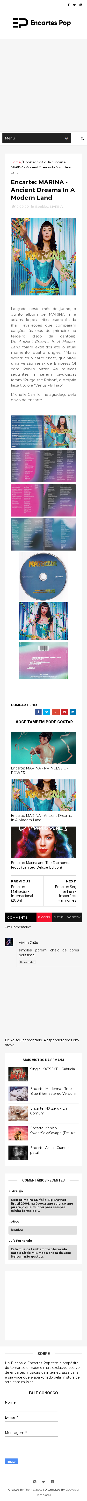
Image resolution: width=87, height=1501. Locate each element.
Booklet (29, 162)
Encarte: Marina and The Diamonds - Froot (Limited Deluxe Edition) (41, 865)
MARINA (44, 162)
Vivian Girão (28, 942)
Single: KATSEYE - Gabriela (52, 1069)
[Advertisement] (43, 85)
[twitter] (74, 5)
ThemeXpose (33, 1489)
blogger (44, 917)
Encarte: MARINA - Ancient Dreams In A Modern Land (41, 817)
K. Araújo (15, 1191)
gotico (13, 1221)
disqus (58, 917)
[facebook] (68, 5)
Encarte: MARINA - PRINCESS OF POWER (40, 770)
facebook (73, 917)
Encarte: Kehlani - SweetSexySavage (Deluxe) (53, 1130)
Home (16, 162)
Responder (27, 962)
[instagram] (81, 5)
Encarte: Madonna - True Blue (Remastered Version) (53, 1091)
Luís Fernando (20, 1240)
